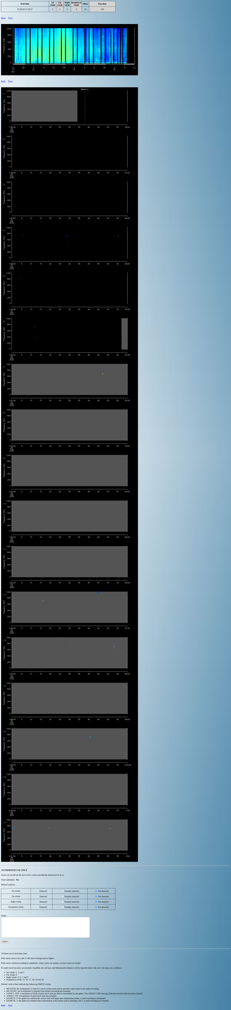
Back (3, 18)
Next (10, 18)
